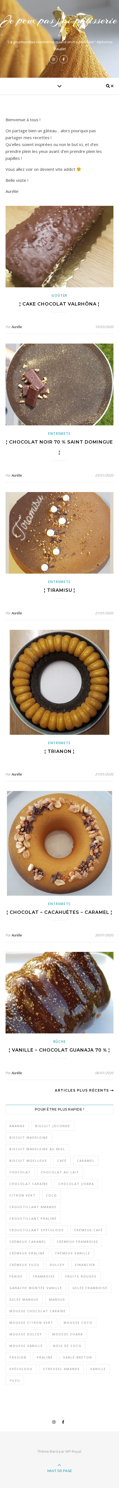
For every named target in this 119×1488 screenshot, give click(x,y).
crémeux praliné (27, 1253)
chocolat (20, 1172)
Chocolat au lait (60, 1172)
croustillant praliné (33, 1218)
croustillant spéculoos (36, 1230)
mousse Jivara (67, 1334)
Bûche (59, 1041)
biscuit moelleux (28, 1160)
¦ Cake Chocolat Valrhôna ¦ (59, 304)
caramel (86, 1160)
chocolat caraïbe (28, 1184)
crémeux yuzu (24, 1265)
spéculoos (21, 1369)
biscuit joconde (52, 1126)
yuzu (14, 1380)
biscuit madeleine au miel (37, 1149)
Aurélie (17, 326)
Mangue (57, 1299)
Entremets (59, 433)
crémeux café (88, 1230)
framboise (44, 1276)
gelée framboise (90, 1288)
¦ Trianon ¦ (60, 751)
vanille (98, 1369)
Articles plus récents (82, 1090)
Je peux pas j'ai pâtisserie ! (59, 26)
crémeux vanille (72, 1253)
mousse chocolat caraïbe (37, 1311)
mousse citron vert (31, 1322)
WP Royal (73, 1451)
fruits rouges (81, 1276)
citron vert (22, 1195)
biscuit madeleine (28, 1137)
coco (51, 1195)
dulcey (57, 1265)
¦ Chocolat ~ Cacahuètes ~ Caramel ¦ (59, 912)
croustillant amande (33, 1207)
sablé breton (77, 1357)
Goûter (59, 295)
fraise (16, 1276)
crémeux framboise (77, 1241)
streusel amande (61, 1369)
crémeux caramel (27, 1241)
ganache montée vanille (35, 1288)
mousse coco (78, 1322)
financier (85, 1265)
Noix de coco (67, 1346)
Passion (18, 1357)
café (62, 1160)
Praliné (45, 1357)
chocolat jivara (76, 1184)
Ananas (17, 1126)
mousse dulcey (25, 1334)
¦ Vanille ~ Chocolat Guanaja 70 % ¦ (59, 1050)
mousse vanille (26, 1346)
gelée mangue (24, 1299)
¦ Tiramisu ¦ (59, 590)
